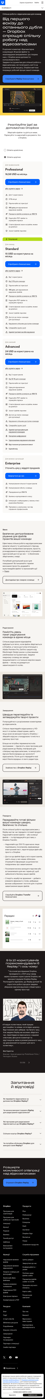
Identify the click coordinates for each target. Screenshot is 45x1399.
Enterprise (26, 1222)
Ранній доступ (8, 1238)
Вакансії (25, 1315)
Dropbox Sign (27, 1233)
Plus (24, 1211)
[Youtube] (16, 1357)
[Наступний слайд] (29, 1062)
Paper (6, 571)
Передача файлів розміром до (23, 214)
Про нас (25, 1311)
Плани (24, 1241)
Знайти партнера (9, 1347)
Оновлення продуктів (30, 1244)
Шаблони (6, 1242)
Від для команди (17, 281)
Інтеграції (6, 1223)
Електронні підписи (10, 1296)
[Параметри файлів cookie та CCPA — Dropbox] (22, 1386)
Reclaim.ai (26, 1237)
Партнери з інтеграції (11, 1343)
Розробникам (8, 1326)
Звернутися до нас (29, 1263)
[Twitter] (4, 1357)
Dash (24, 1226)
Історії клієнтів (8, 1319)
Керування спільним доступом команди (24, 323)
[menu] (42, 2)
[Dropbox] (2, 2)
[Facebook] (10, 1357)
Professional (26, 1215)
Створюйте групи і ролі (17, 328)
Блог (5, 1311)
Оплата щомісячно (15, 150)
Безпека (6, 1234)
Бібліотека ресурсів (10, 1322)
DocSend (25, 1230)
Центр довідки (27, 1260)
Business (25, 1219)
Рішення (6, 1231)
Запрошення (7, 1334)
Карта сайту (26, 1291)
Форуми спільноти (10, 1330)
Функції (6, 1227)
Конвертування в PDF (11, 1300)
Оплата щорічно (14, 157)
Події (5, 1315)
